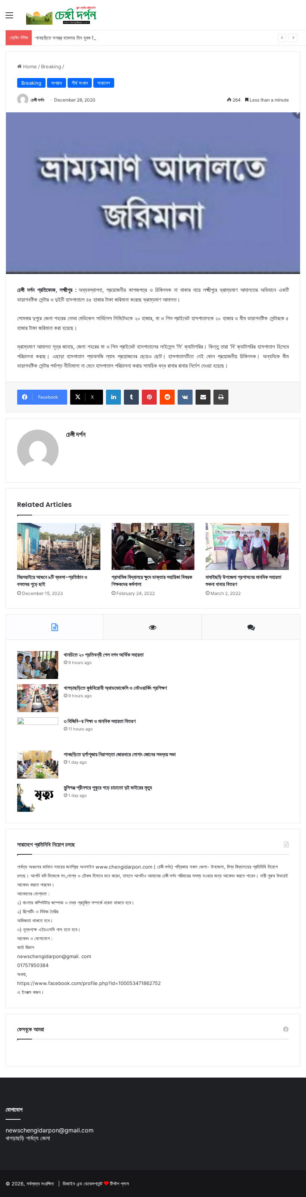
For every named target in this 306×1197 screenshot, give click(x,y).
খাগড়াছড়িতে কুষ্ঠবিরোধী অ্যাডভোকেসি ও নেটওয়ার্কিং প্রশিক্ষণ (115, 688)
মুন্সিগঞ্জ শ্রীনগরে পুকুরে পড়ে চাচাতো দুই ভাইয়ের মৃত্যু (108, 787)
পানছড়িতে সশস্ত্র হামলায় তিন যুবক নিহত (67, 38)
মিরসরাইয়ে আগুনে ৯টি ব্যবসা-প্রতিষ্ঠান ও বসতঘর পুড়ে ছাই (52, 580)
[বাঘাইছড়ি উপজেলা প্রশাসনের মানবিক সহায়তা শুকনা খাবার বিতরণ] (247, 546)
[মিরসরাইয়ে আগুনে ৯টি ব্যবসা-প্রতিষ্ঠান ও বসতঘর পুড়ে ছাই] (58, 546)
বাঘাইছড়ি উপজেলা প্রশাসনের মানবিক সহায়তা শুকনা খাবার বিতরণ (243, 580)
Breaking (51, 66)
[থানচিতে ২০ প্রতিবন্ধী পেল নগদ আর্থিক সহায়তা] (37, 665)
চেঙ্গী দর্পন (37, 100)
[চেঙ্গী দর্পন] (61, 15)
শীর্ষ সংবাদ (80, 83)
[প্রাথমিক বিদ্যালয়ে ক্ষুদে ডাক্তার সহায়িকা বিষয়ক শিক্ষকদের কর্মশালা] (153, 546)
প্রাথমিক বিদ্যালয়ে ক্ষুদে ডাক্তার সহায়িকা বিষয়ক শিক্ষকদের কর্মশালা (152, 580)
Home (29, 66)
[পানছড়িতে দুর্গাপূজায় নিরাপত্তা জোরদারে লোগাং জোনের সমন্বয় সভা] (37, 765)
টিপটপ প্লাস (119, 1184)
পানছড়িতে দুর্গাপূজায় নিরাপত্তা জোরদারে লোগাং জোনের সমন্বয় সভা (120, 754)
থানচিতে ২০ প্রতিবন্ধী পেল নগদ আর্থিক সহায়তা (104, 654)
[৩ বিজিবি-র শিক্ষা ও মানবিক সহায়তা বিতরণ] (37, 731)
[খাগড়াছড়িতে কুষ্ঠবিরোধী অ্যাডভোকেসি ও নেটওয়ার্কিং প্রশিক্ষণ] (37, 698)
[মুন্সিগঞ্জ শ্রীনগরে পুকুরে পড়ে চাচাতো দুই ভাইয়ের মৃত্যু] (37, 798)
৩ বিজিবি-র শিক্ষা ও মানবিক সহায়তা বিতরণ (99, 721)
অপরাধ (56, 83)
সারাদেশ (103, 83)
